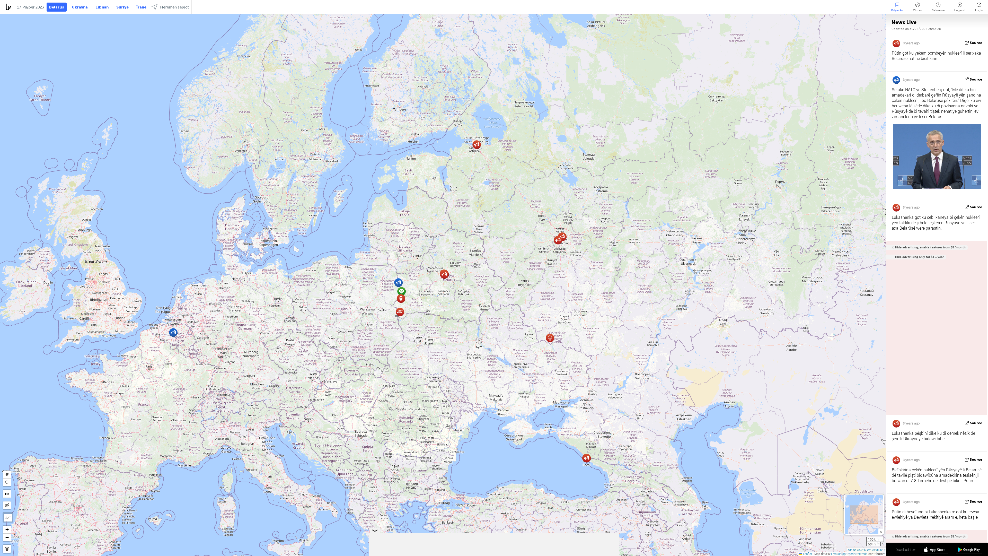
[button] (550, 338)
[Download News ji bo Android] (969, 550)
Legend (959, 10)
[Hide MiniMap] (880, 531)
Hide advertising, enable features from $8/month (930, 247)
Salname (938, 10)
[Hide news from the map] (7, 505)
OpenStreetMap (857, 554)
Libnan (102, 7)
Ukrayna (80, 7)
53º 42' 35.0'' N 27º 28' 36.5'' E (866, 550)
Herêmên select (174, 7)
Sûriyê (122, 7)
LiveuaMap (838, 554)
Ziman (917, 10)
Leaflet (807, 554)
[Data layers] (7, 549)
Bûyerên (897, 10)
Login (979, 10)
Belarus (56, 7)
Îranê (141, 7)
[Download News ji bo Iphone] (935, 550)
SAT (8, 518)
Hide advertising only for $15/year (919, 257)
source (976, 43)
